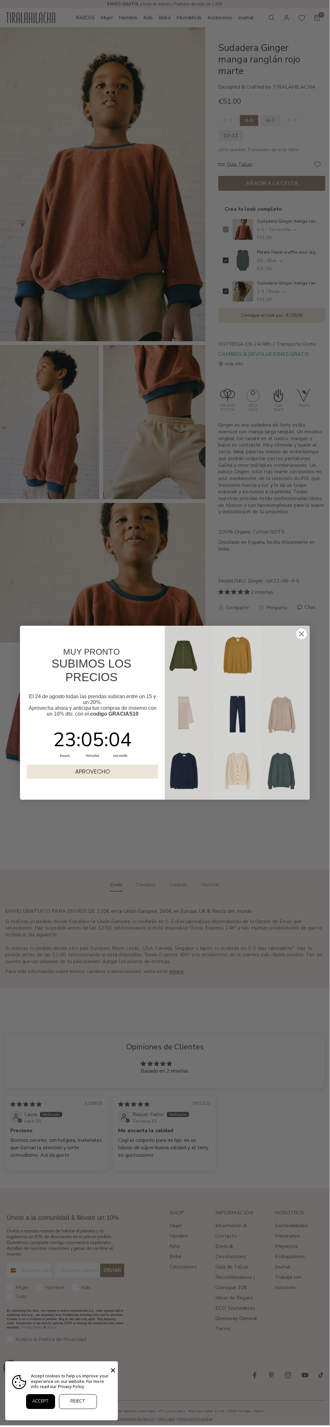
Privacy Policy (71, 1386)
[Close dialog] (301, 634)
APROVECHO (92, 771)
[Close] (113, 1370)
